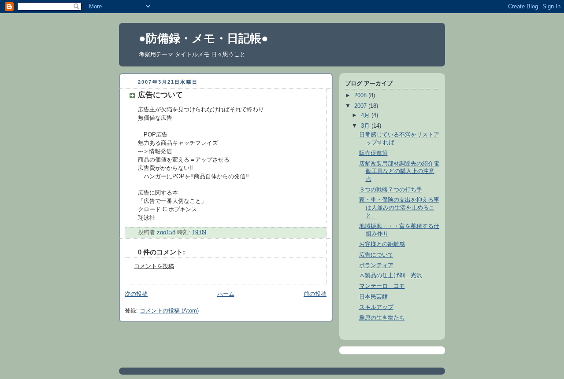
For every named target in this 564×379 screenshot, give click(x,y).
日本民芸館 (373, 297)
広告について (376, 255)
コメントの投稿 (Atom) (169, 311)
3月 (366, 126)
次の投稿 (136, 294)
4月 (366, 115)
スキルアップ (376, 307)
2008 (361, 95)
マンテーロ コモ (382, 286)
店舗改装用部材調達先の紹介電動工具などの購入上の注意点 (399, 171)
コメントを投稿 (154, 266)
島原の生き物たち (382, 318)
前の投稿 (315, 294)
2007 (361, 106)
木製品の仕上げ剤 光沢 (390, 275)
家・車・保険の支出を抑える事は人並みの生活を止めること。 (399, 207)
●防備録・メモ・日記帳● (203, 38)
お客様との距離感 (382, 244)
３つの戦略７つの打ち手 (390, 190)
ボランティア (376, 265)
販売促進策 (373, 153)
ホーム (225, 294)
